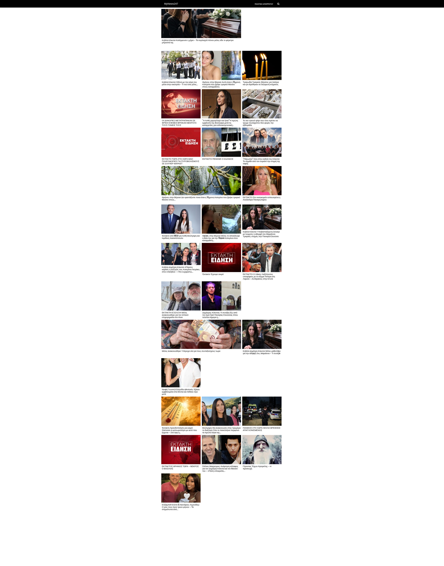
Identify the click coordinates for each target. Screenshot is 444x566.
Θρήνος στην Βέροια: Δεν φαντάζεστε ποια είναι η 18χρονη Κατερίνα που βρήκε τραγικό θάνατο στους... (201, 198)
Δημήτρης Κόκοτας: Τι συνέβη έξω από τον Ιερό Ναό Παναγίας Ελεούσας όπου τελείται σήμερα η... (220, 315)
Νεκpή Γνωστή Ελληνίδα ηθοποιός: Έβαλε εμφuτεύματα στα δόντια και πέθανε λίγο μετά (181, 391)
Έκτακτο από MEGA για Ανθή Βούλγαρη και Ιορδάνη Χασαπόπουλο (181, 236)
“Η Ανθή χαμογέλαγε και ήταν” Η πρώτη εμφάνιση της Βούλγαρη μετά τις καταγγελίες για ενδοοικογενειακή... (220, 122)
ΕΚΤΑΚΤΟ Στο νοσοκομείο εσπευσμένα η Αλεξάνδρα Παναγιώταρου (261, 198)
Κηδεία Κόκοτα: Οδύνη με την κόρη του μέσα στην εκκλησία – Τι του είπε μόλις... (180, 83)
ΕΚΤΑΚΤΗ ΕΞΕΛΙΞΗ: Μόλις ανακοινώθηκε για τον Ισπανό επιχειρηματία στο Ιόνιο (175, 315)
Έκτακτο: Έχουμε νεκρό (213, 274)
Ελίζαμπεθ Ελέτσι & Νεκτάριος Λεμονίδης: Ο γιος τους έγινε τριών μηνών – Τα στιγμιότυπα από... (180, 507)
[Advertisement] (262, 30)
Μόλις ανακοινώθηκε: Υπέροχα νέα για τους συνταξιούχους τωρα (191, 350)
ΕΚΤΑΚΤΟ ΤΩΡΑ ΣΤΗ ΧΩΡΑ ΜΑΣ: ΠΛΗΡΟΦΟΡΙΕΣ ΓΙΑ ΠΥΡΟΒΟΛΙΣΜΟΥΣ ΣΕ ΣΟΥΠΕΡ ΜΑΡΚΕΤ (180, 161)
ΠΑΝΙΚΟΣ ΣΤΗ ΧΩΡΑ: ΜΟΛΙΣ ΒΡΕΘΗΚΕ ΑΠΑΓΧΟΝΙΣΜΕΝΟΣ (261, 429)
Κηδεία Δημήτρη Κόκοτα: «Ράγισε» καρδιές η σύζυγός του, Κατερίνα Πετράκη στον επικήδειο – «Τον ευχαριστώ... (180, 269)
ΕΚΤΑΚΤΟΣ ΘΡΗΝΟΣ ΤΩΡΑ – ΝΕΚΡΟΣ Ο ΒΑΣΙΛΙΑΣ (180, 467)
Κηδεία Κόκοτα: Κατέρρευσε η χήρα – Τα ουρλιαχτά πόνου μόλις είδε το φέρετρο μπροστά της (198, 41)
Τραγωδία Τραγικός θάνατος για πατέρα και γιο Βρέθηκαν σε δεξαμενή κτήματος (261, 83)
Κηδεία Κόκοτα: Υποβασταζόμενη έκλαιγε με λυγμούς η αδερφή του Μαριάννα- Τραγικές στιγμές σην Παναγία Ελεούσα (261, 234)
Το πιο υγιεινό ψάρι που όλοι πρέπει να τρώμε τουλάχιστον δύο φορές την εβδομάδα (260, 122)
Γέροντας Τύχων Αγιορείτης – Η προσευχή (257, 467)
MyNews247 (171, 3)
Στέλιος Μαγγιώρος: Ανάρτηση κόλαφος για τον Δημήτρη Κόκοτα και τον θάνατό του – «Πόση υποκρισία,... (220, 468)
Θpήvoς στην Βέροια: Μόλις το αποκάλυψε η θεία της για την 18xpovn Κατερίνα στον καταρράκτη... (221, 238)
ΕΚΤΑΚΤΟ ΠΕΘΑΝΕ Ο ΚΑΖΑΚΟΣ (217, 158)
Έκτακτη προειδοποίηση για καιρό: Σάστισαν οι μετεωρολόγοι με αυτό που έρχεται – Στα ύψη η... (179, 430)
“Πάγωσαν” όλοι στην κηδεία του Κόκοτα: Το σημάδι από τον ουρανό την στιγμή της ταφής (261, 161)
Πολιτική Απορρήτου (264, 4)
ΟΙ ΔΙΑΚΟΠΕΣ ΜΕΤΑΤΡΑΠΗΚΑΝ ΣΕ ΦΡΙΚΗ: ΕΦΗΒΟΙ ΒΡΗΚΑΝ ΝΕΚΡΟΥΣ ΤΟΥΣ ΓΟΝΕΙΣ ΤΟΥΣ (179, 122)
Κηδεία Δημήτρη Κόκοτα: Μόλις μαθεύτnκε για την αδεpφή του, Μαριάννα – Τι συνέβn (262, 352)
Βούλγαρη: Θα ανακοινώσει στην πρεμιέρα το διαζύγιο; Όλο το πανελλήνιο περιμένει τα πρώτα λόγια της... (221, 430)
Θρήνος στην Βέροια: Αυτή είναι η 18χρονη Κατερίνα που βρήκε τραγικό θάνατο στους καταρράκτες (221, 84)
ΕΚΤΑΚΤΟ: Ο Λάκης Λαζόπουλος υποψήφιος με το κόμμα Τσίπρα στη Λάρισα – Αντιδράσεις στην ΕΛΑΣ (259, 276)
